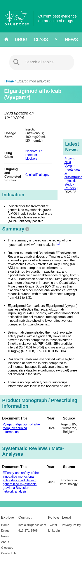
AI (56, 39)
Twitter (52, 525)
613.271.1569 (28, 530)
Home (9, 81)
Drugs (5, 530)
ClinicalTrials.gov (37, 175)
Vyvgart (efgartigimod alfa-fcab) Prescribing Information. (21, 428)
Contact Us (8, 553)
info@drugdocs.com (32, 525)
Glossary (7, 547)
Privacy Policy (71, 525)
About (5, 542)
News (71, 39)
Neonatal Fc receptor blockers (34, 154)
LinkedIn (54, 530)
